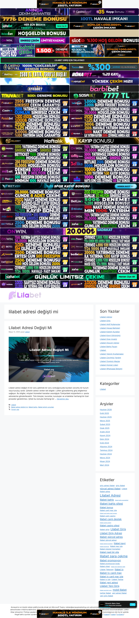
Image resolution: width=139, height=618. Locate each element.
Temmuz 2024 (106, 450)
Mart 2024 (104, 465)
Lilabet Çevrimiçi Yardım (110, 358)
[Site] (34, 103)
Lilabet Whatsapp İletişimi (111, 369)
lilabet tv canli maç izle (111, 576)
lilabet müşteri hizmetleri (110, 549)
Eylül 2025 (104, 413)
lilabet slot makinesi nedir (118, 566)
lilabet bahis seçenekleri (121, 500)
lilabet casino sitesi (109, 525)
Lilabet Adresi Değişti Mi (30, 327)
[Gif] (69, 140)
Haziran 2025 (106, 417)
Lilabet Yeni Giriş (109, 586)
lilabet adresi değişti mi (19, 407)
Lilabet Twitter (117, 579)
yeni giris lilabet (106, 596)
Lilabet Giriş (105, 321)
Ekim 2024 (104, 439)
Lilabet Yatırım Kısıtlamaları (112, 354)
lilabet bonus (106, 507)
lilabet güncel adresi (108, 540)
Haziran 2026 (106, 410)
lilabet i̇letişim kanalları (106, 543)
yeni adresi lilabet (119, 593)
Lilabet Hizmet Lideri (109, 365)
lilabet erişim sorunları (46, 407)
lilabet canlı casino (107, 516)
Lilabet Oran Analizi (108, 339)
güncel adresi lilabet (110, 488)
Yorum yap (15, 409)
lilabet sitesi (105, 566)
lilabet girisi (104, 529)
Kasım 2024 (105, 435)
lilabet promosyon (110, 560)
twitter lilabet (105, 593)
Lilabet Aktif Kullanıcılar (110, 324)
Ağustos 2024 (106, 447)
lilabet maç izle (116, 546)
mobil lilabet (120, 589)
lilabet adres (105, 491)
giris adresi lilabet (107, 485)
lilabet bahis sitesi (111, 503)
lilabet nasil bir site (109, 552)
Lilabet (13, 405)
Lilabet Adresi (106, 317)
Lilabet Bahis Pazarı (108, 347)
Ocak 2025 (104, 428)
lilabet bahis (33, 407)
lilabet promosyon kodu (110, 564)
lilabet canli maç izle (108, 510)
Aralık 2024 (105, 432)
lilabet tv (119, 569)
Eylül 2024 (104, 443)
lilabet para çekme (114, 556)
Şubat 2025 (105, 424)
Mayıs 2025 (105, 421)
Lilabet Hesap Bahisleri (110, 328)
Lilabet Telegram (107, 569)
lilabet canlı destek (111, 519)
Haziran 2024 (106, 454)
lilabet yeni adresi (109, 582)
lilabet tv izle (105, 579)
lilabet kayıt (120, 543)
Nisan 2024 (105, 461)
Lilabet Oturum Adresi (109, 343)
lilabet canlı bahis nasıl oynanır (108, 513)
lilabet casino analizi (105, 522)
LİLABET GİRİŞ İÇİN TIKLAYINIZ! (69, 60)
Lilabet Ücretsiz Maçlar (110, 361)
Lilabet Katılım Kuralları (110, 332)
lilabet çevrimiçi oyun (106, 590)
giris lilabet (120, 485)
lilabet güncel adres (111, 536)
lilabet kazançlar (104, 546)
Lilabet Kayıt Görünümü (110, 335)
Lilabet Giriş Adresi (111, 533)
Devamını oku (63, 399)
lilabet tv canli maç (111, 572)
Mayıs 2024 (105, 458)
